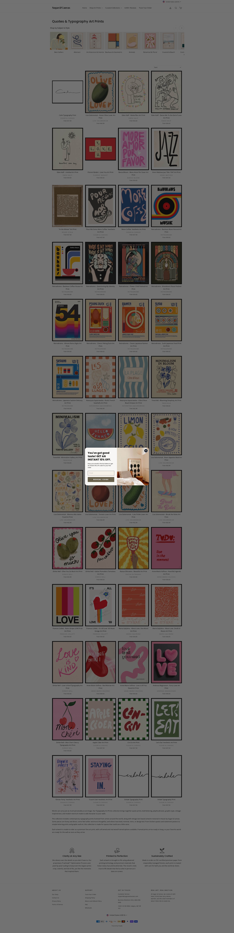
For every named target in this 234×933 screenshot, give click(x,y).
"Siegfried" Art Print (18, 929)
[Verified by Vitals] (14, 932)
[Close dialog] (146, 450)
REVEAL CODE (101, 479)
